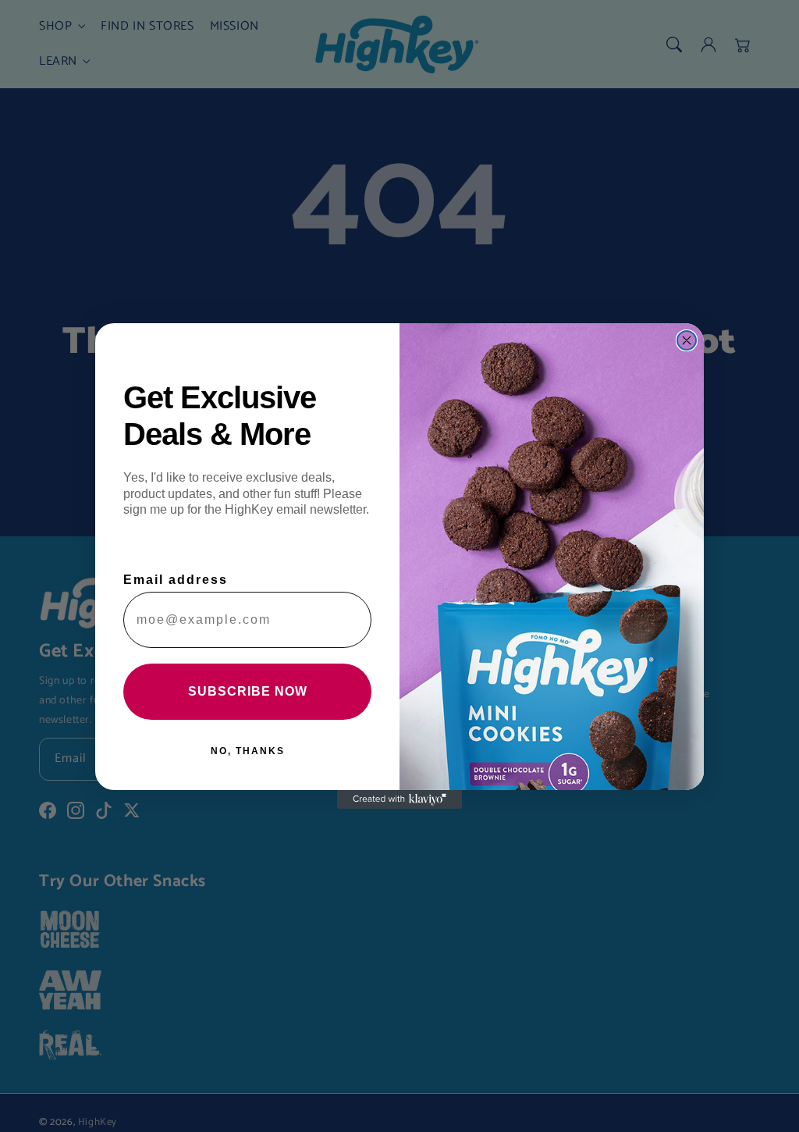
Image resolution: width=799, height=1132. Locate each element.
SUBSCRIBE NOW (247, 691)
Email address (175, 579)
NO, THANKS (248, 751)
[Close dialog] (686, 340)
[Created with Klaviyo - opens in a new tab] (399, 799)
